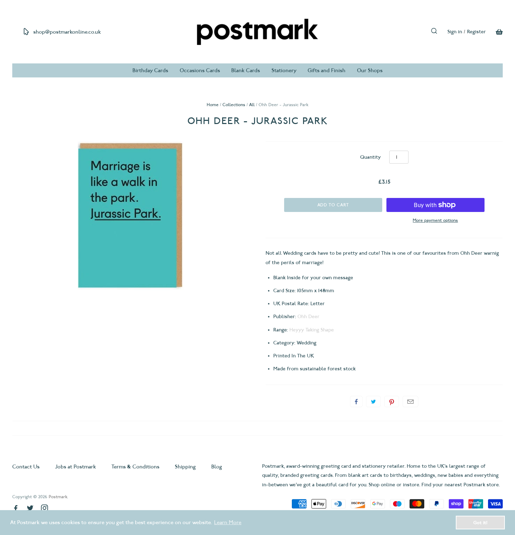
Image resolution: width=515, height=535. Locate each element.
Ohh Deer (308, 317)
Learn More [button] (227, 522)
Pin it (391, 401)
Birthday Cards (150, 70)
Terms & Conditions (135, 467)
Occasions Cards (200, 70)
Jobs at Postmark (75, 467)
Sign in (454, 32)
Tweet (373, 401)
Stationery (284, 70)
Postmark (58, 496)
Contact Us (26, 467)
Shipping (185, 467)
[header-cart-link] (494, 31)
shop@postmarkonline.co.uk (67, 32)
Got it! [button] (480, 522)
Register (476, 32)
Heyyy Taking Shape (311, 330)
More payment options (435, 220)
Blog (216, 467)
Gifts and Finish (326, 70)
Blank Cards (245, 70)
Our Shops (370, 70)
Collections (233, 104)
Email (410, 401)
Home (213, 104)
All (252, 104)
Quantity (370, 157)
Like (356, 401)
